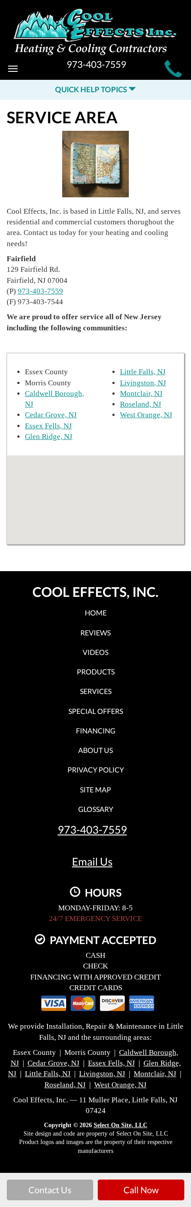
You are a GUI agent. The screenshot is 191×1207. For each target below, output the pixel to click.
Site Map (95, 789)
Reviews (95, 632)
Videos (95, 652)
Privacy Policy (96, 769)
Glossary (95, 809)
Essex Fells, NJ (48, 426)
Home (96, 612)
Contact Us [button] (50, 1189)
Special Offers (95, 711)
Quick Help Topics (91, 89)
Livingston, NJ (143, 383)
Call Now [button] (141, 1189)
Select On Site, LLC (120, 1125)
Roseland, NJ (140, 404)
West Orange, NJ (146, 415)
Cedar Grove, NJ (51, 415)
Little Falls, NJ (143, 372)
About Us (95, 750)
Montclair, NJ (141, 393)
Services (95, 691)
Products (96, 671)
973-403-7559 (40, 291)
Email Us (92, 861)
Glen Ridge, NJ (48, 436)
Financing (95, 730)
